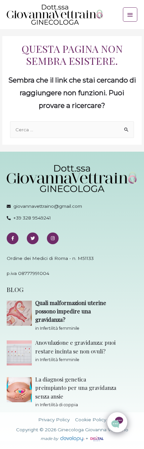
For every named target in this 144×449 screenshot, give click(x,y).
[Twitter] (33, 238)
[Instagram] (53, 238)
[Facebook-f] (12, 238)
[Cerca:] (72, 129)
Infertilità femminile (59, 328)
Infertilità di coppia (59, 404)
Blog (15, 289)
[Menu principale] (130, 14)
